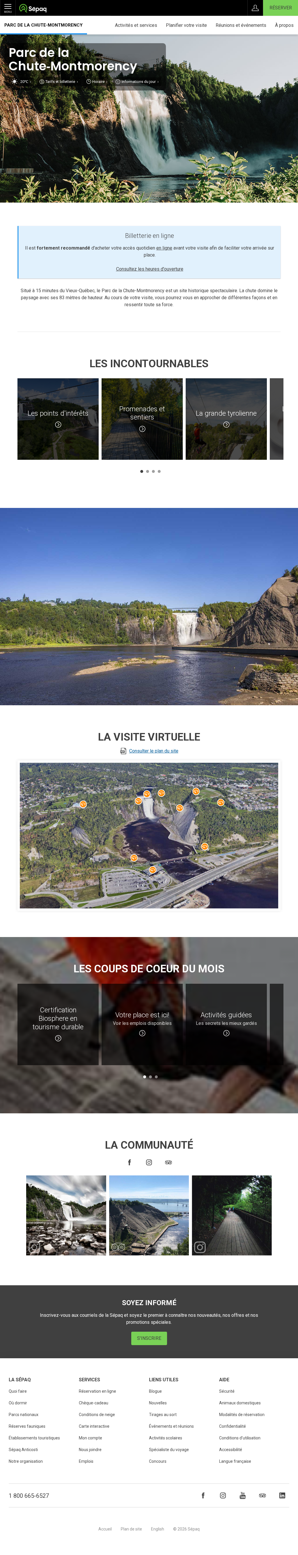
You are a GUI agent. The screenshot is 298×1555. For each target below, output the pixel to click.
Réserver (280, 8)
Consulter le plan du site (153, 751)
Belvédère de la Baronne (138, 801)
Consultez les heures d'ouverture (149, 269)
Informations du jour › (140, 81)
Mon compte (90, 1438)
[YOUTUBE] (243, 1495)
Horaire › (99, 81)
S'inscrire (149, 1338)
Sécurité (227, 1391)
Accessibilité (230, 1449)
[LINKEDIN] (282, 1495)
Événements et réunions (171, 1426)
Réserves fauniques (27, 1426)
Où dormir (18, 1403)
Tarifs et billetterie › (61, 81)
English (157, 1529)
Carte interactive (94, 1426)
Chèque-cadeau (93, 1403)
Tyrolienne (196, 791)
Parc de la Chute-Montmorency (43, 25)
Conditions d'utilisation (239, 1438)
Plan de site (131, 1529)
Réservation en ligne (97, 1391)
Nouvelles (158, 1403)
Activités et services (136, 25)
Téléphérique (134, 858)
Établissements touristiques (34, 1438)
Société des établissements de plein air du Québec (33, 9)
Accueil (105, 1529)
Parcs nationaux (23, 1414)
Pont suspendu (147, 794)
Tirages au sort (163, 1414)
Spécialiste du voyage (169, 1449)
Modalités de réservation (242, 1414)
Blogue (155, 1391)
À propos (284, 25)
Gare (153, 870)
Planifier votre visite (186, 25)
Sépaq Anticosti (23, 1449)
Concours (157, 1461)
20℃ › (25, 81)
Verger (221, 802)
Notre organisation (26, 1461)
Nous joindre (90, 1449)
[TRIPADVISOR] (168, 1162)
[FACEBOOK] (129, 1162)
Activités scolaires (165, 1438)
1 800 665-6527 (29, 1495)
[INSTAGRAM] (149, 1162)
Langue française (235, 1461)
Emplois (86, 1461)
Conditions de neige (97, 1414)
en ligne (164, 248)
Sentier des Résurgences (161, 793)
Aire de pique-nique (205, 846)
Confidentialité (232, 1426)
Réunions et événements (241, 25)
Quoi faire (18, 1391)
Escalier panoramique (180, 808)
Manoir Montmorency (83, 804)
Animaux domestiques (240, 1403)
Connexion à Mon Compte (255, 8)
